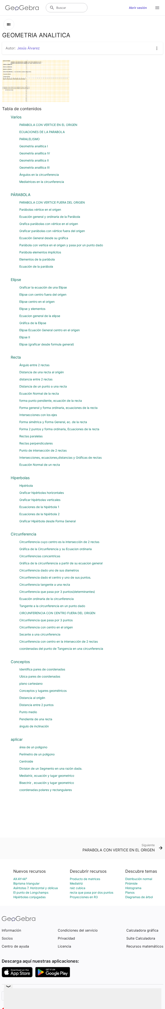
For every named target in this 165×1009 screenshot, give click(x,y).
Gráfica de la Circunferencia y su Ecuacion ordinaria (55, 549)
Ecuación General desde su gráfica (43, 238)
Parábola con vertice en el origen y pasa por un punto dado (61, 245)
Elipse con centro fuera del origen (42, 294)
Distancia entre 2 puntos (36, 705)
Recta (16, 357)
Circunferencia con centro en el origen (46, 627)
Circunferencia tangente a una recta (44, 584)
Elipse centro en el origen (37, 301)
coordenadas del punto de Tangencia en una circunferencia (61, 648)
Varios (16, 117)
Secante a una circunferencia (39, 634)
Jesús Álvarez (28, 48)
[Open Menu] (157, 7)
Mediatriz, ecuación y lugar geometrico (46, 775)
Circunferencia (23, 534)
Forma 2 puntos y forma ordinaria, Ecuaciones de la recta (59, 429)
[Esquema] (8, 24)
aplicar (17, 739)
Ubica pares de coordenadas (39, 676)
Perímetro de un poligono (37, 754)
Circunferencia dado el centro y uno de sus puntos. (55, 577)
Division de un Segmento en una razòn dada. (50, 768)
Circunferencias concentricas (39, 556)
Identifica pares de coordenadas (42, 669)
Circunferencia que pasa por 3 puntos (46, 620)
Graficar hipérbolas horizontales (41, 492)
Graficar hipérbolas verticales (39, 500)
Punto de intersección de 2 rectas (43, 450)
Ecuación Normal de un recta (39, 464)
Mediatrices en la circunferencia (41, 182)
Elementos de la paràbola (37, 259)
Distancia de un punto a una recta (43, 386)
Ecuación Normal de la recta (39, 393)
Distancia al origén (32, 698)
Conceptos (20, 661)
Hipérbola (26, 485)
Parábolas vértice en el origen (40, 209)
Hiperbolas (20, 477)
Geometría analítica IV (34, 153)
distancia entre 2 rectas (35, 379)
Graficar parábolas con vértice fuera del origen (52, 231)
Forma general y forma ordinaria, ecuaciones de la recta (58, 408)
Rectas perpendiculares (36, 443)
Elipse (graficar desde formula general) (46, 344)
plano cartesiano (31, 683)
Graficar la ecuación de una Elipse (43, 287)
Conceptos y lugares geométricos (43, 690)
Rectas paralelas (31, 436)
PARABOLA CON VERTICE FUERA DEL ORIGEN (52, 202)
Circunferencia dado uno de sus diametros (49, 570)
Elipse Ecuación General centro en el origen (49, 330)
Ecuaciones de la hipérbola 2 (39, 514)
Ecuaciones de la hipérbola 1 (39, 507)
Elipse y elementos (32, 309)
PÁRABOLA (21, 194)
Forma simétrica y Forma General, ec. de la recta (53, 422)
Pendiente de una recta (35, 719)
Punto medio (28, 712)
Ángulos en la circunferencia (39, 174)
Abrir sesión (138, 7)
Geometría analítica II (34, 160)
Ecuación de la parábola (36, 266)
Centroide (26, 761)
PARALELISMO (29, 139)
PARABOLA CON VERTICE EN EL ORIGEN (48, 125)
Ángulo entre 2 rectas (34, 365)
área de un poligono (33, 747)
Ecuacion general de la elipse (39, 316)
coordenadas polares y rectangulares (45, 790)
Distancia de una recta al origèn (41, 372)
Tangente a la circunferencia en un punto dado (52, 606)
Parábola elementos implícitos (40, 252)
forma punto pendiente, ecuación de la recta (50, 400)
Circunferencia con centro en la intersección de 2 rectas (58, 641)
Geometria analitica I (33, 146)
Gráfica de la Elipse (32, 323)
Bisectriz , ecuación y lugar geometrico (46, 783)
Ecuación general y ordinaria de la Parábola (49, 216)
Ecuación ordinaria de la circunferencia (46, 599)
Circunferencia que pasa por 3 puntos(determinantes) (57, 591)
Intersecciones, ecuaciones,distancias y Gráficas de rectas (60, 457)
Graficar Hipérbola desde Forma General (47, 521)
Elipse (16, 279)
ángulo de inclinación (34, 726)
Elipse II (24, 337)
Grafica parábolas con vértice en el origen (48, 224)
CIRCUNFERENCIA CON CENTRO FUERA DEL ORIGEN (57, 613)
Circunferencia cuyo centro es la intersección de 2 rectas (59, 542)
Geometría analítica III (34, 167)
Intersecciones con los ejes (38, 415)
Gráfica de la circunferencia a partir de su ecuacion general (60, 563)
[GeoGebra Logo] (22, 7)
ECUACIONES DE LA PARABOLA (42, 132)
